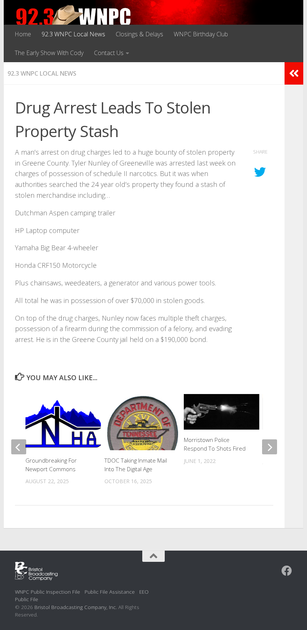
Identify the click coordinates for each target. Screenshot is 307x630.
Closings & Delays (139, 34)
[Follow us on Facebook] (287, 571)
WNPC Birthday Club (201, 34)
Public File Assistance (110, 591)
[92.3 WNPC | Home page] (73, 20)
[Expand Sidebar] (294, 73)
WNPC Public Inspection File (47, 591)
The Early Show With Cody (49, 53)
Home (23, 34)
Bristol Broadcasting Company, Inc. (75, 607)
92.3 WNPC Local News (73, 34)
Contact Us (109, 53)
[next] (269, 446)
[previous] (18, 446)
